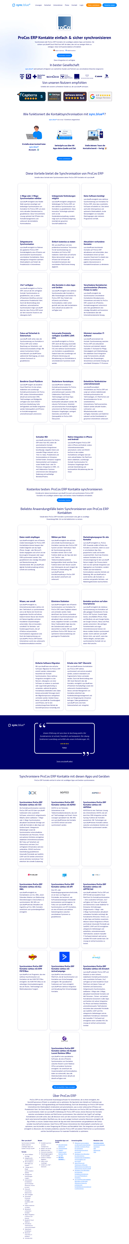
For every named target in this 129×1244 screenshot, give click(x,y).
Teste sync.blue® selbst (64, 761)
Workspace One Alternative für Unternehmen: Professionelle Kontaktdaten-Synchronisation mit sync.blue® (82, 1157)
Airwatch (60, 1150)
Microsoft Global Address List (62, 1146)
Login (81, 5)
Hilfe (95, 1152)
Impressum (97, 1147)
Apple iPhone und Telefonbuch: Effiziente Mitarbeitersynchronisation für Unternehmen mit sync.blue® (83, 1165)
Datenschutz (97, 1150)
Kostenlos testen (110, 5)
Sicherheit (47, 5)
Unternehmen (57, 5)
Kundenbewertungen (99, 1145)
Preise (67, 5)
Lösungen (38, 5)
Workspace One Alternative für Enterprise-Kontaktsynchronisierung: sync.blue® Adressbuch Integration (82, 1174)
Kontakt (74, 5)
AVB (95, 1148)
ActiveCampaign (62, 1148)
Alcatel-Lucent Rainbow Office (62, 1153)
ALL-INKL (60, 1156)
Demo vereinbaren (93, 5)
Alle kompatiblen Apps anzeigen (64, 1087)
